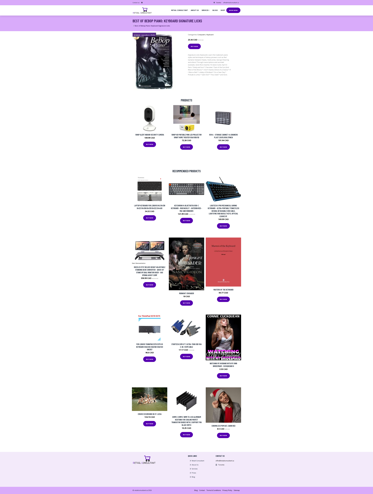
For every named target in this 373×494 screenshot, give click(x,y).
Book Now (233, 10)
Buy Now (194, 46)
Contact (202, 490)
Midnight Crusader (186, 293)
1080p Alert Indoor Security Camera (149, 134)
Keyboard (209, 35)
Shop (223, 10)
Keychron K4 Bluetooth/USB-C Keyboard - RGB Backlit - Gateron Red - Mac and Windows (186, 208)
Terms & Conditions (213, 490)
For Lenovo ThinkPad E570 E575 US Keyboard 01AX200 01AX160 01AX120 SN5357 (149, 347)
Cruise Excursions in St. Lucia (149, 414)
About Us (195, 465)
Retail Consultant (179, 10)
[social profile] (141, 2)
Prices (194, 473)
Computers (201, 35)
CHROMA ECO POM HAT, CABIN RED (223, 426)
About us (195, 10)
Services (195, 469)
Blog (193, 477)
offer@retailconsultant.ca (231, 2)
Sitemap (237, 490)
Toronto (218, 2)
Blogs (215, 10)
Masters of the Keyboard (223, 289)
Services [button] (205, 10)
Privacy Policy (227, 490)
